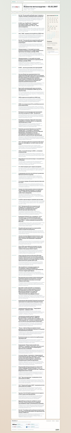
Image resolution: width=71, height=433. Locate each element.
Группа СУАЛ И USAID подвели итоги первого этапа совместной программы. (31, 393)
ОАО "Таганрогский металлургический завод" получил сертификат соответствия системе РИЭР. (31, 143)
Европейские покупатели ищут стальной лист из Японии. (31, 159)
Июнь (50, 27)
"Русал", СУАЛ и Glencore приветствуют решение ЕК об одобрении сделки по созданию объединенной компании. (31, 329)
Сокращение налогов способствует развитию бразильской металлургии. (31, 174)
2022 (50, 22)
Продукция (26, 12)
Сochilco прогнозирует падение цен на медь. (31, 199)
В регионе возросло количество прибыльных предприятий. (31, 337)
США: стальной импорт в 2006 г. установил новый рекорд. (30, 151)
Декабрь (48, 30)
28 (51, 38)
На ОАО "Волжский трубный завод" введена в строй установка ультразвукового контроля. (31, 15)
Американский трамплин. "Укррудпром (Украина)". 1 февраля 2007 (30, 309)
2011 (47, 19)
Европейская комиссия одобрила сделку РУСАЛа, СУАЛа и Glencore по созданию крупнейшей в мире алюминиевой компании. (31, 402)
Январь (48, 26)
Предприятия (17, 12)
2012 (50, 19)
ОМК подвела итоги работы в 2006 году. (30, 97)
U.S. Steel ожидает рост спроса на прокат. (30, 166)
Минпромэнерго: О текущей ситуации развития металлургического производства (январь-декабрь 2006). (31, 60)
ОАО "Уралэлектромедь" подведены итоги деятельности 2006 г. (30, 377)
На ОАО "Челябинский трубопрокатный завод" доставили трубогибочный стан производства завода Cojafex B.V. (31, 411)
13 (49, 35)
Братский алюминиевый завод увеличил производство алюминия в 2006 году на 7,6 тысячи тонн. (30, 89)
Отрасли (31, 12)
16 (54, 35)
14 (51, 35)
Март (54, 26)
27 (49, 38)
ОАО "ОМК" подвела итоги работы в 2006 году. (31, 33)
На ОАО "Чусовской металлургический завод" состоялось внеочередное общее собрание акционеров (31, 41)
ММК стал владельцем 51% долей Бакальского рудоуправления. (31, 104)
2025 (57, 22)
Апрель (56, 26)
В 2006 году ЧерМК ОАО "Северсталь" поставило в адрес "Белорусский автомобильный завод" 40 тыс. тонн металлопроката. (29, 24)
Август (55, 27)
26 (47, 38)
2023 (52, 22)
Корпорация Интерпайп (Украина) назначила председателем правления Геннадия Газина (31, 301)
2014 (54, 19)
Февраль (51, 26)
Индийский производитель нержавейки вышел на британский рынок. (30, 228)
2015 (56, 19)
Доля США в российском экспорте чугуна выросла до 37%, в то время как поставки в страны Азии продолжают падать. (30, 247)
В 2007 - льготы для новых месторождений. (30, 67)
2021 (48, 22)
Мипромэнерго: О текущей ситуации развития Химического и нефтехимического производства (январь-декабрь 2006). (31, 50)
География (22, 12)
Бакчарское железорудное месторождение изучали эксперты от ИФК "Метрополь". (30, 112)
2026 (48, 23)
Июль (52, 27)
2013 (52, 19)
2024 (54, 22)
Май (47, 27)
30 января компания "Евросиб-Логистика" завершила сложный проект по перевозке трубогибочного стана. (30, 121)
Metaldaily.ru (25, 9)
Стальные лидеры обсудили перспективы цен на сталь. (31, 181)
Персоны (13, 12)
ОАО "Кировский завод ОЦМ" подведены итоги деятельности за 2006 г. (31, 385)
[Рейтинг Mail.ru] (57, 429)
